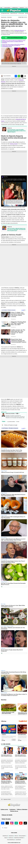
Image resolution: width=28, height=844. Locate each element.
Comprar (13, 739)
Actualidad (21, 13)
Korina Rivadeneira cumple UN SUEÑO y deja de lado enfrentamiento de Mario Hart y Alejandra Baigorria (16, 130)
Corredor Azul (15, 7)
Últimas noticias (5, 13)
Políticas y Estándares (22, 809)
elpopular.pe (11, 835)
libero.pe (16, 835)
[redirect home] (14, 805)
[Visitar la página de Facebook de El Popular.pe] (2, 823)
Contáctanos (12, 809)
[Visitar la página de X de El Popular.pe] (7, 823)
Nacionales (9, 17)
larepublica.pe (5, 835)
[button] (2, 10)
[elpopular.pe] (14, 12)
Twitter (17, 421)
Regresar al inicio (7, 799)
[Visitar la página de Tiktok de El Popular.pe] (25, 823)
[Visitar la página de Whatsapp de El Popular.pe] (16, 823)
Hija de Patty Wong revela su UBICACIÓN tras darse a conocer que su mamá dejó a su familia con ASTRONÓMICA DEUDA (13, 45)
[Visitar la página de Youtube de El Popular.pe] (20, 823)
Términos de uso (14, 811)
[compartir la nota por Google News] (25, 76)
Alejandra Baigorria (19, 30)
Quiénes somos (4, 809)
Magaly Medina (7, 7)
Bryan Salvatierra (7, 75)
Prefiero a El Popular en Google (10, 425)
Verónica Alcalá (13, 143)
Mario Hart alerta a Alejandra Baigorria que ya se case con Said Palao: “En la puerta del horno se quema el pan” (16, 229)
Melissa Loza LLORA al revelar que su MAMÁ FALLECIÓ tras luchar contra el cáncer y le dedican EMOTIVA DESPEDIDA (13, 41)
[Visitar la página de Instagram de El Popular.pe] (11, 823)
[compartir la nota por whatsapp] (19, 76)
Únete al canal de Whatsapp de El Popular (15, 37)
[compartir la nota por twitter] (22, 76)
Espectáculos (13, 13)
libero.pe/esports (22, 835)
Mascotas (22, 7)
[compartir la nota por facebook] (16, 76)
